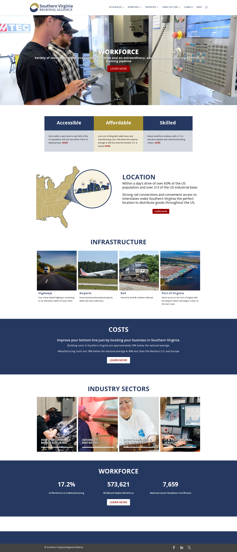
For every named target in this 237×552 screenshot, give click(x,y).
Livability (188, 7)
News (199, 7)
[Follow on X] (189, 547)
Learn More (118, 68)
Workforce (118, 51)
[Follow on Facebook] (174, 547)
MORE (107, 146)
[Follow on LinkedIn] (181, 547)
